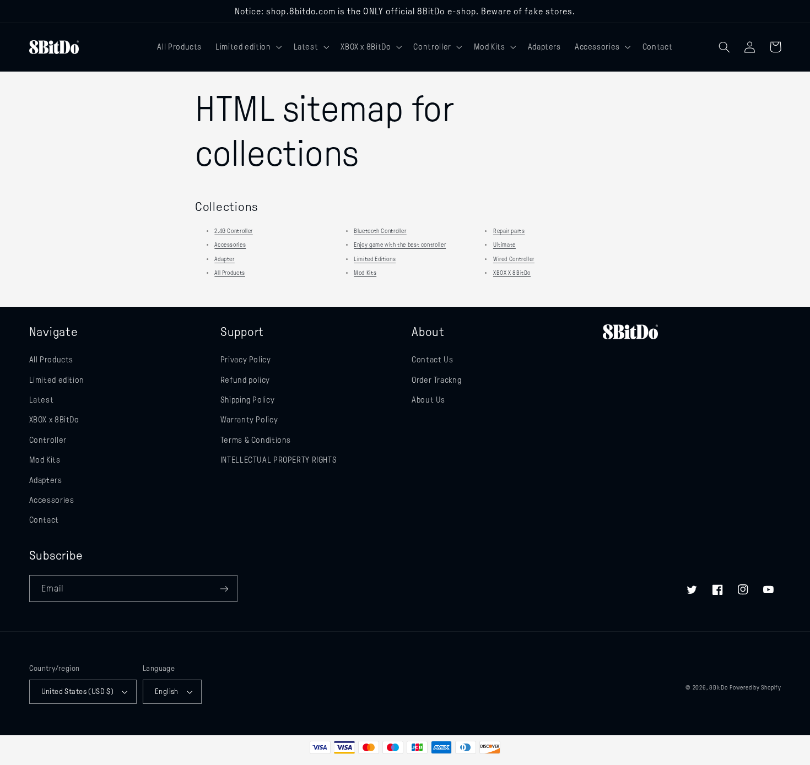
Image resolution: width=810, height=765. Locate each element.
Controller (48, 440)
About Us (428, 399)
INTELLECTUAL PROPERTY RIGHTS (278, 459)
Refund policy (245, 380)
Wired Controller (513, 259)
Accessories (230, 245)
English (167, 691)
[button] (248, 47)
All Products (229, 273)
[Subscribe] (223, 588)
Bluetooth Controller (380, 231)
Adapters (45, 480)
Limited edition (56, 380)
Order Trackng (436, 380)
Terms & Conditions (255, 440)
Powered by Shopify (755, 688)
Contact (44, 520)
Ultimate (504, 245)
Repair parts (509, 231)
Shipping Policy (247, 399)
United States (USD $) (77, 691)
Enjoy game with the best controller (400, 245)
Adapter (224, 259)
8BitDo (718, 688)
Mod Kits (365, 273)
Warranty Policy (249, 419)
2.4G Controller (233, 231)
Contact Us (432, 359)
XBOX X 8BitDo (512, 273)
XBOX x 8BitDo (54, 419)
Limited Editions (375, 259)
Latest (41, 399)
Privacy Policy (245, 359)
